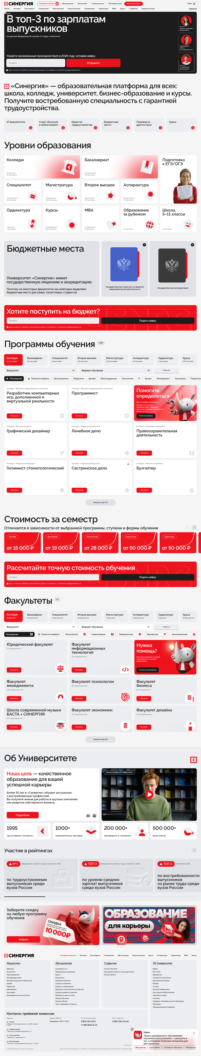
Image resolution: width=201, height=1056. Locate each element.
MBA (186, 955)
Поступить (14, 670)
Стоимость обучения (173, 1048)
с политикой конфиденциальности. (68, 70)
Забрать (23, 939)
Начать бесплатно (134, 4)
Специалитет (109, 955)
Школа (194, 955)
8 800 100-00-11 (88, 1022)
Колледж (83, 955)
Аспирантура (162, 955)
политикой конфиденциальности (69, 327)
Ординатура (176, 955)
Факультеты (141, 1048)
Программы (154, 1048)
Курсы (150, 955)
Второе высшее (138, 955)
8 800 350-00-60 (120, 1022)
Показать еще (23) (100, 739)
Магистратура (123, 955)
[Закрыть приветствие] (132, 1029)
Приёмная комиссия (68, 955)
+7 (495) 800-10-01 (89, 1025)
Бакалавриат (95, 955)
